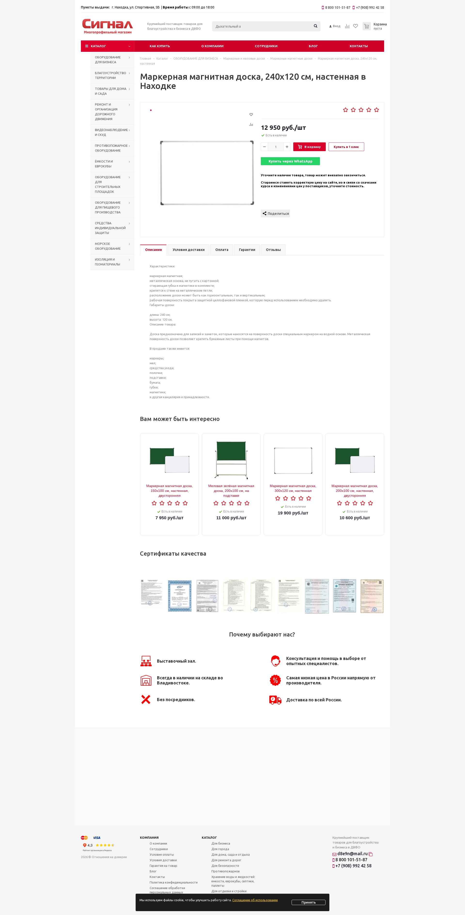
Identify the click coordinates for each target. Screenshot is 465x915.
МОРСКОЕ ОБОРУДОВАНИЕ (108, 246)
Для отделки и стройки (229, 891)
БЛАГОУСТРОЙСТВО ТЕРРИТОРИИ (110, 75)
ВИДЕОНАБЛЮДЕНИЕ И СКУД (111, 132)
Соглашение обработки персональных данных (167, 890)
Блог (313, 46)
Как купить (160, 46)
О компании (212, 46)
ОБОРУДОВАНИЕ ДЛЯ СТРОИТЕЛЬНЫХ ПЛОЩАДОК (108, 184)
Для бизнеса (220, 843)
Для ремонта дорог (226, 860)
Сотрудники (266, 46)
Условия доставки (163, 860)
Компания (149, 837)
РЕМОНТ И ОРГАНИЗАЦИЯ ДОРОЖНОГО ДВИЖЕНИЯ (106, 112)
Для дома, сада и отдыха (230, 854)
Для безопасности (225, 865)
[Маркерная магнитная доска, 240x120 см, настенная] (206, 172)
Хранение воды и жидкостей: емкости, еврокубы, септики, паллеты (233, 881)
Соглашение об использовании (255, 900)
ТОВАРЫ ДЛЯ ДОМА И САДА (110, 91)
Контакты (359, 46)
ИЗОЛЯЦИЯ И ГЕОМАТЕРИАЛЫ (107, 262)
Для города (220, 849)
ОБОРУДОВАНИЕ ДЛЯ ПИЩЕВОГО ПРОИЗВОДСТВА (108, 207)
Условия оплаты (162, 854)
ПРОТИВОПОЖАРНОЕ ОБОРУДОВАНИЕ (111, 148)
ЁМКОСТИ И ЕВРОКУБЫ (104, 164)
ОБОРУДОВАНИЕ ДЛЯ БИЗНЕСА (108, 59)
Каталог (98, 46)
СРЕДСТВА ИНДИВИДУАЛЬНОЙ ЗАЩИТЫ (110, 227)
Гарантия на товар (163, 865)
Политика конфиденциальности (174, 882)
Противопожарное (225, 871)
